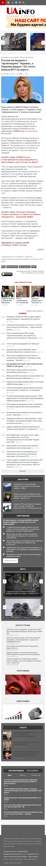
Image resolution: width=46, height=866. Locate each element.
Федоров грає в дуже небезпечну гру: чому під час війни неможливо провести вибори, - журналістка (28, 496)
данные (23, 119)
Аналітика (23, 479)
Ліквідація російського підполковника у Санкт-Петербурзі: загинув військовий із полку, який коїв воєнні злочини (24, 421)
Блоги (23, 728)
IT (33, 841)
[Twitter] (15, 3)
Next (43, 43)
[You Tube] (19, 3)
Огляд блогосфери (22, 843)
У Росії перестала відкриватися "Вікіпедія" (23, 344)
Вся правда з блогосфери (9, 57)
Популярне (32, 771)
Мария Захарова (12, 266)
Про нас (6, 859)
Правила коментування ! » (35, 311)
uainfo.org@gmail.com (30, 859)
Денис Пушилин (24, 266)
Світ (5, 841)
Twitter (15, 245)
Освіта (26, 841)
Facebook (7, 245)
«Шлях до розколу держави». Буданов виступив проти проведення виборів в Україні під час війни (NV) (24, 631)
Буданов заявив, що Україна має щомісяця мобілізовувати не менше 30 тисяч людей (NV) (23, 653)
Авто (30, 841)
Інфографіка (23, 701)
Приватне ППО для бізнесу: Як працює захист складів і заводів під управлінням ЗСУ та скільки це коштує (27, 506)
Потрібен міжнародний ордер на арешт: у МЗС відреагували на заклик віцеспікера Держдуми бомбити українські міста (24, 398)
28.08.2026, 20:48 (12, 665)
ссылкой (31, 131)
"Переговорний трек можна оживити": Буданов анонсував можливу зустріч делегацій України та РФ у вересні (23, 790)
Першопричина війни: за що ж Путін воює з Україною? (26, 743)
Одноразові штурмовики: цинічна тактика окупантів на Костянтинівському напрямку (26, 734)
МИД (3, 266)
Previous (2, 43)
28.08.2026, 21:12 (12, 650)
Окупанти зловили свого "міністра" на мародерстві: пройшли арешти (37, 302)
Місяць (22, 775)
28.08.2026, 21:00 (12, 656)
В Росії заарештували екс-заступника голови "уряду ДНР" (22, 302)
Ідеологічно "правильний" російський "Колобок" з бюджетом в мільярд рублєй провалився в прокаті (27, 753)
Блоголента (32, 843)
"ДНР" (34, 266)
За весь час (35, 775)
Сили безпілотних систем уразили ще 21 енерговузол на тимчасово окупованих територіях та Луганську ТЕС (22, 454)
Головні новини (14, 838)
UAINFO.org (19, 131)
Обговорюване (16, 771)
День (10, 775)
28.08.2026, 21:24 (12, 644)
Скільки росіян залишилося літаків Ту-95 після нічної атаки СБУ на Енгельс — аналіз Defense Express (24, 327)
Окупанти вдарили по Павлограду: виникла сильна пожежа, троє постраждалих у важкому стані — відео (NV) (23, 661)
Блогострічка (23, 625)
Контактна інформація (16, 859)
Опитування (23, 516)
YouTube (23, 245)
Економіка (38, 838)
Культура (10, 841)
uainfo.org (25, 854)
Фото (23, 569)
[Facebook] (12, 3)
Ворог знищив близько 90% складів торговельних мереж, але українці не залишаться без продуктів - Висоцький (21, 335)
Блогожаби (23, 671)
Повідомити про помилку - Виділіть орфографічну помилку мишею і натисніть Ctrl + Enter (22, 259)
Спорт (5, 843)
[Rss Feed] (8, 3)
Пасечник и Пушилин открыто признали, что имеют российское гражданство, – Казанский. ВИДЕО (21, 214)
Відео (14, 843)
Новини (22, 313)
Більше (22, 471)
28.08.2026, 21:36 (12, 635)
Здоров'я (38, 841)
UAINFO (40, 250)
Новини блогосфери (26, 57)
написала (33, 138)
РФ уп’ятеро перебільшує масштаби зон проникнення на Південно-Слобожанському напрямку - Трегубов (23, 358)
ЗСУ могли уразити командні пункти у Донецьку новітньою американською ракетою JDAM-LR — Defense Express (20, 781)
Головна (6, 838)
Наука (15, 841)
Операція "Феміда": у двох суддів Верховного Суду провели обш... (11, 47)
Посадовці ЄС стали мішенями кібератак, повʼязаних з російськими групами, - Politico (27, 486)
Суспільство (29, 838)
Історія (21, 841)
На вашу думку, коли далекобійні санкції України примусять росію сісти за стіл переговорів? (20, 522)
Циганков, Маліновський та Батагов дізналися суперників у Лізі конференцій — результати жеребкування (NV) (23, 640)
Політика (22, 838)
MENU (2, 2)
